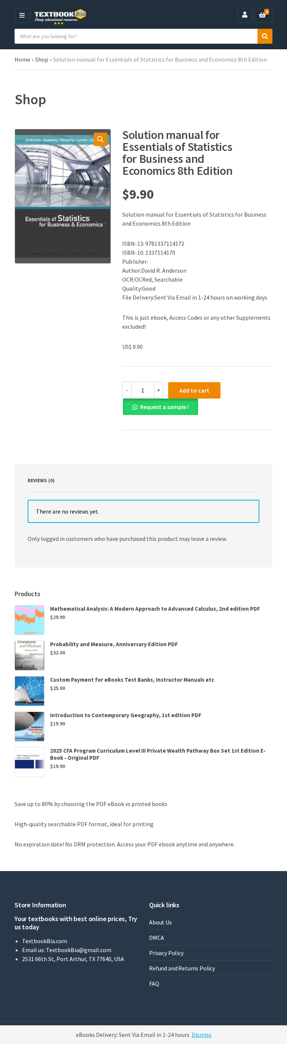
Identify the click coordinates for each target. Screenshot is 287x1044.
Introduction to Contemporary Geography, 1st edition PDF (125, 715)
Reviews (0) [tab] (41, 480)
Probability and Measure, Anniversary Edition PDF (114, 644)
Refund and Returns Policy (182, 968)
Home (22, 59)
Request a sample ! (164, 407)
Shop (41, 59)
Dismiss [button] (202, 1034)
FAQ (154, 983)
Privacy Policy (166, 953)
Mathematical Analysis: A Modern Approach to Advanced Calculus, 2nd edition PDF (155, 608)
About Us (160, 922)
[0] (262, 15)
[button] (100, 139)
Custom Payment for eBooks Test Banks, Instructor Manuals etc (132, 679)
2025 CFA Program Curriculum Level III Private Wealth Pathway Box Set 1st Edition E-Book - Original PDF (158, 754)
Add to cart (194, 390)
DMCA (156, 937)
